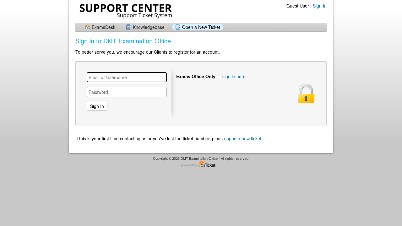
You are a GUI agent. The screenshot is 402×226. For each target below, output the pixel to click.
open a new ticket (243, 138)
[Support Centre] (125, 11)
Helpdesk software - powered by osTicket (201, 164)
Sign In (320, 6)
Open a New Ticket (201, 27)
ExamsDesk (103, 27)
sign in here (234, 76)
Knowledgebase (149, 27)
